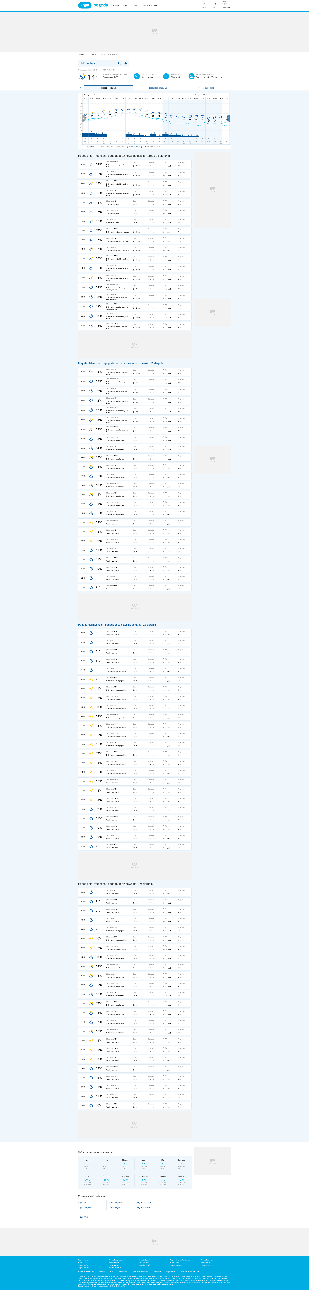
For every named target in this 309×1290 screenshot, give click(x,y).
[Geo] (126, 63)
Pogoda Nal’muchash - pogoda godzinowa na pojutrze (109, 624)
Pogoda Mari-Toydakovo (145, 1202)
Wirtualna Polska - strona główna (85, 5)
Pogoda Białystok (84, 1260)
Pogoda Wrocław (84, 1268)
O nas (112, 1272)
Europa (126, 5)
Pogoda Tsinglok (114, 1208)
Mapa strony (170, 1272)
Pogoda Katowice (207, 1260)
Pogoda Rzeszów (145, 1265)
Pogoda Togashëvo (143, 1208)
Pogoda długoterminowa (157, 88)
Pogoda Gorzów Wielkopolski (180, 1260)
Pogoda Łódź (174, 1262)
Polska (116, 5)
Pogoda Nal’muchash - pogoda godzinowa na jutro (107, 363)
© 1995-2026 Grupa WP (86, 1272)
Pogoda (101, 5)
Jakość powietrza (150, 5)
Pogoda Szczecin (176, 1265)
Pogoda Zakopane (115, 1268)
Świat (135, 5)
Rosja (93, 54)
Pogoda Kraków (114, 1262)
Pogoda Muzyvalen (115, 1202)
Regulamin (157, 1272)
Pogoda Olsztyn (206, 1262)
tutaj (123, 1286)
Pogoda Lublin (144, 1262)
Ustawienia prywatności (141, 1272)
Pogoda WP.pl (83, 54)
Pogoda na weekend (206, 88)
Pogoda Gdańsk (144, 1260)
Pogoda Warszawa (207, 1265)
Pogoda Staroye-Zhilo (85, 1208)
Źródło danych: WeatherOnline (190, 1272)
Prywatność (123, 1272)
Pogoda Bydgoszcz (115, 1260)
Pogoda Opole (83, 1265)
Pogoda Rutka (82, 1202)
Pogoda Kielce (83, 1262)
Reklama (102, 1272)
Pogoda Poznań (114, 1265)
